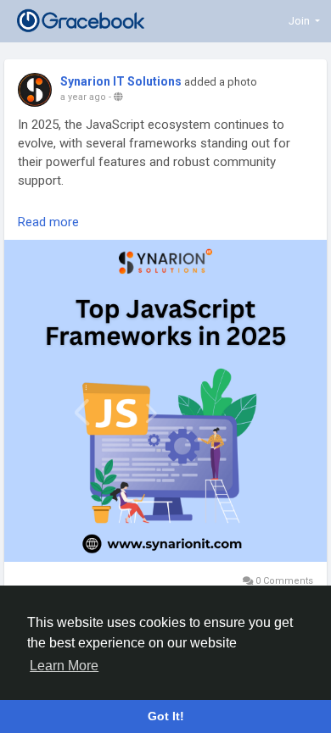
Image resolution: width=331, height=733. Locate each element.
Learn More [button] (64, 665)
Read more (48, 222)
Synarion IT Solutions (121, 81)
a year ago (83, 97)
